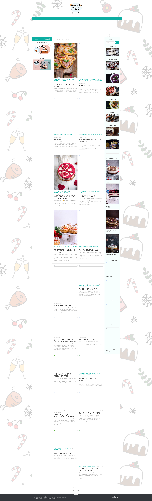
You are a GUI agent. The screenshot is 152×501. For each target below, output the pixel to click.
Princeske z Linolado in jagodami (64, 251)
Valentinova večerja (63, 453)
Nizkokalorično (91, 284)
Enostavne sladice (58, 134)
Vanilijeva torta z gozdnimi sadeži (62, 374)
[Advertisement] (76, 28)
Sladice (80, 80)
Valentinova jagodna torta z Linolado (88, 469)
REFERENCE (100, 18)
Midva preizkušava (74, 18)
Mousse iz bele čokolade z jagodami (91, 140)
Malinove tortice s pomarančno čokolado (64, 415)
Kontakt (35, 498)
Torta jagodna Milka (63, 305)
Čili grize (94, 18)
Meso (63, 448)
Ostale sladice (97, 79)
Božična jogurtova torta (111, 254)
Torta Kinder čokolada (110, 181)
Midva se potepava (85, 18)
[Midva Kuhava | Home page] (76, 8)
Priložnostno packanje (59, 191)
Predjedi (97, 284)
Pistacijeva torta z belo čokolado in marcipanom (65, 340)
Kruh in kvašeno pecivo (89, 79)
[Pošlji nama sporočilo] (49, 39)
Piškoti (84, 374)
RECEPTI (53, 18)
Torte (70, 191)
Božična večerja (109, 276)
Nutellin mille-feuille (88, 339)
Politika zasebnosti (42, 498)
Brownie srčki (60, 139)
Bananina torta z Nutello (111, 230)
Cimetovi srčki (85, 85)
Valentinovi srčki (87, 196)
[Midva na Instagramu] (46, 39)
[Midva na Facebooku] (44, 39)
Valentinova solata (88, 288)
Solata (80, 285)
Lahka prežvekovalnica (84, 373)
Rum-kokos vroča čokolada (112, 300)
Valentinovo (56, 80)
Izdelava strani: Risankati (52, 498)
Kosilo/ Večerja (61, 79)
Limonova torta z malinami (111, 324)
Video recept (63, 80)
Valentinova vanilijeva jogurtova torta (64, 197)
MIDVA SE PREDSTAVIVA (63, 18)
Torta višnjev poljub (88, 250)
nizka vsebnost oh (83, 284)
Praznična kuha (57, 410)
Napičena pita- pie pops (89, 412)
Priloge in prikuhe (68, 448)
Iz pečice (56, 79)
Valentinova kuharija (70, 79)
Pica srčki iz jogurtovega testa (65, 85)
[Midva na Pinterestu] (48, 39)
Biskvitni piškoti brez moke (89, 379)
